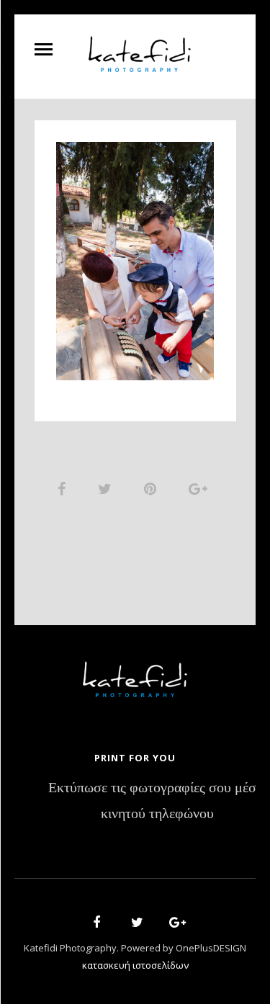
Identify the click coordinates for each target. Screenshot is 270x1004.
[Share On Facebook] (64, 488)
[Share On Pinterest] (152, 488)
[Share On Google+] (200, 488)
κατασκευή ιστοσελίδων (135, 965)
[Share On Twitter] (107, 488)
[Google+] (172, 924)
